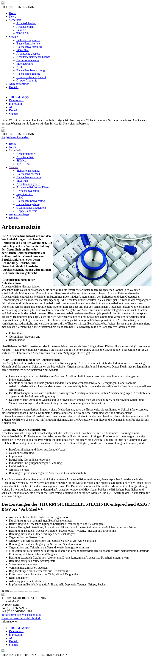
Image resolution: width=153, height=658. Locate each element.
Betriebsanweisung (27, 60)
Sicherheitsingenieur (28, 40)
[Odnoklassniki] (26, 591)
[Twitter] (19, 591)
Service (13, 36)
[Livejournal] (30, 591)
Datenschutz (16, 100)
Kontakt (13, 87)
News (12, 16)
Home (12, 13)
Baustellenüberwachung (30, 70)
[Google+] (15, 591)
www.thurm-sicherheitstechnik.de (21, 618)
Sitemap (13, 113)
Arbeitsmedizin (25, 26)
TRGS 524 (22, 33)
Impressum (15, 103)
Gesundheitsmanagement (31, 77)
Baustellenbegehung (28, 73)
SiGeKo (21, 30)
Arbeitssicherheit (26, 23)
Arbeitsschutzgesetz (28, 53)
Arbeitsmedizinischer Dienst (33, 57)
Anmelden (22, 137)
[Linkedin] (37, 591)
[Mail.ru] (34, 591)
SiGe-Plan (22, 50)
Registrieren (8, 137)
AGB (12, 107)
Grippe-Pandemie (26, 80)
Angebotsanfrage (19, 83)
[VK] (22, 591)
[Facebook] (11, 591)
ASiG (19, 67)
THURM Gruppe (19, 97)
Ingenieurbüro (24, 63)
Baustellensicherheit (28, 43)
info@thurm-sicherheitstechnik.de (21, 614)
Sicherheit (15, 19)
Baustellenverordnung (29, 46)
